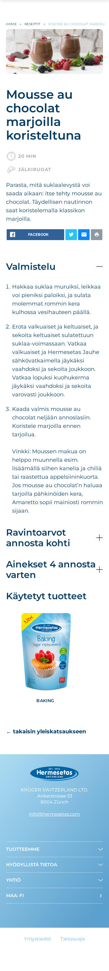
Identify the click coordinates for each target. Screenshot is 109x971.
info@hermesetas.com (54, 814)
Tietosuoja (72, 939)
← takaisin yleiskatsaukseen (46, 731)
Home (11, 24)
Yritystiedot (37, 939)
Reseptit (33, 24)
